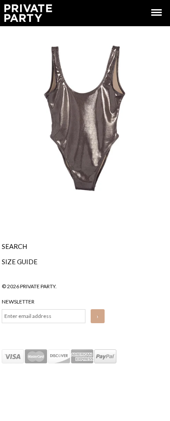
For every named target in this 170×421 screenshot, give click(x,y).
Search (14, 246)
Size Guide (19, 262)
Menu (150, 4)
